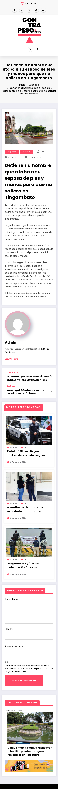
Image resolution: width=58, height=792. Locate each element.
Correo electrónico (14, 646)
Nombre (9, 628)
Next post (11, 386)
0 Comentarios (34, 157)
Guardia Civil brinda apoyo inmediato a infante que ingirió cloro (26, 509)
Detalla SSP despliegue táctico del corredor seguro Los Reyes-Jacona (26, 453)
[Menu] (21, 49)
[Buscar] (30, 49)
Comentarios (11, 599)
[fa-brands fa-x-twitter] (21, 10)
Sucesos (26, 151)
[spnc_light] (37, 49)
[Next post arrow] (51, 392)
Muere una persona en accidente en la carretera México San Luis (27, 378)
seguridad (12, 151)
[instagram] (36, 10)
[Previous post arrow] (51, 376)
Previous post (13, 372)
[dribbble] (29, 10)
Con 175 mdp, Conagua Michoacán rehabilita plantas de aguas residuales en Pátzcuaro (27, 751)
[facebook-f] (14, 10)
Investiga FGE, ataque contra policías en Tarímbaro (25, 391)
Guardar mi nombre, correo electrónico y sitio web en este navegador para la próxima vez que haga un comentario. (29, 668)
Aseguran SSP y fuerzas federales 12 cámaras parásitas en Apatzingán (24, 565)
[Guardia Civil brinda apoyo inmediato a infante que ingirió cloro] (29, 486)
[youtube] (43, 10)
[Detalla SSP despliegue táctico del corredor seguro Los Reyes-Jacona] (29, 430)
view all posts (11, 359)
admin (43, 151)
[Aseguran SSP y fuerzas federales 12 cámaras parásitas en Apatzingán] (29, 542)
